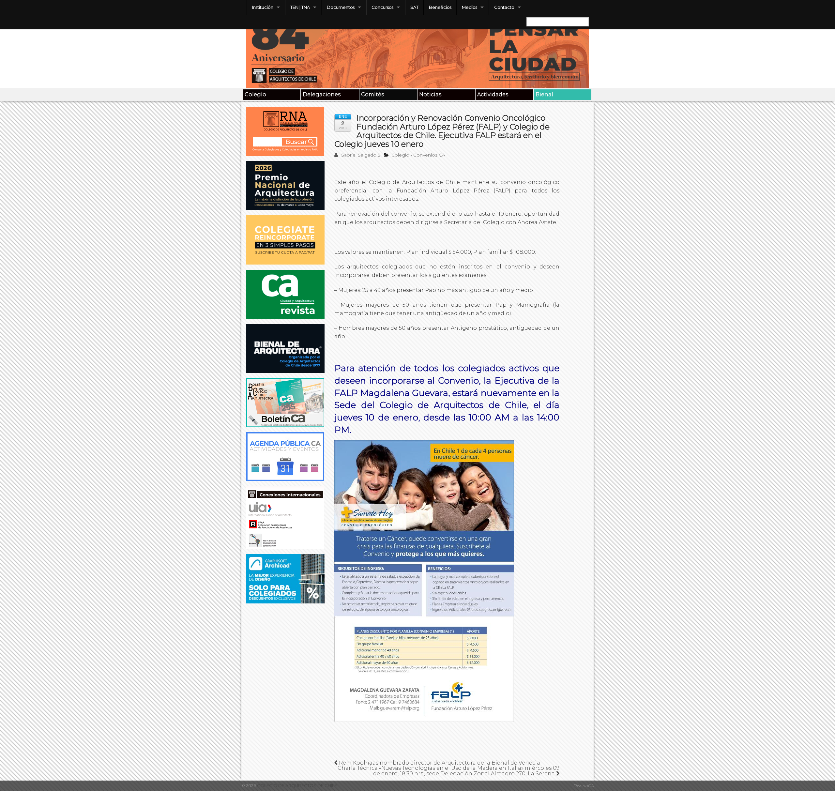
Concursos (382, 7)
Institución (262, 7)
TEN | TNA (300, 7)
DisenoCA (583, 785)
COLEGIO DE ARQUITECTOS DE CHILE (296, 785)
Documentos (341, 7)
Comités (372, 94)
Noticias (430, 94)
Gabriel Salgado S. (360, 155)
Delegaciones (322, 94)
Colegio (255, 94)
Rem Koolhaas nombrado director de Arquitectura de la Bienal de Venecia (439, 763)
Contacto (504, 7)
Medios (469, 7)
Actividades (492, 94)
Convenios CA (429, 155)
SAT (414, 7)
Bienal (544, 94)
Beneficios (440, 7)
